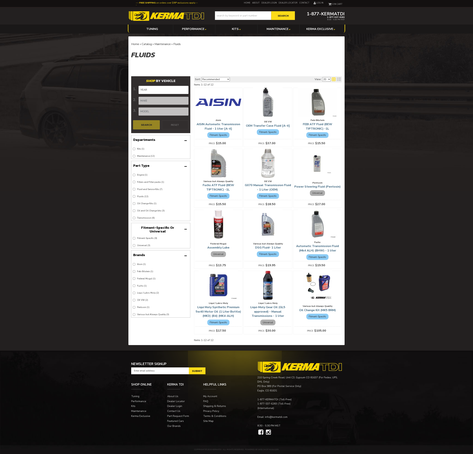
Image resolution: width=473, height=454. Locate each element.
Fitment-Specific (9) (147, 238)
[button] (255, 15)
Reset (175, 125)
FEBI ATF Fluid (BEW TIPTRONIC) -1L (317, 126)
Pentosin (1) (143, 307)
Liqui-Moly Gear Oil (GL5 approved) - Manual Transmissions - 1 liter (267, 311)
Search (146, 125)
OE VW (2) (142, 300)
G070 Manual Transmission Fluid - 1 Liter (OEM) (268, 187)
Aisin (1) (141, 264)
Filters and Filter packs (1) (150, 182)
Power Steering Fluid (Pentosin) (317, 187)
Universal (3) (143, 245)
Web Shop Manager (268, 449)
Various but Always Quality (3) (153, 314)
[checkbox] (134, 238)
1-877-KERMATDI (267, 399)
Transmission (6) (146, 217)
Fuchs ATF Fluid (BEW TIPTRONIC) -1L (218, 187)
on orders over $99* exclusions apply (167, 2)
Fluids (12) (142, 196)
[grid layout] (334, 79)
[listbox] (163, 90)
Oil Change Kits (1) (146, 203)
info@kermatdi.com (276, 417)
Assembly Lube (218, 248)
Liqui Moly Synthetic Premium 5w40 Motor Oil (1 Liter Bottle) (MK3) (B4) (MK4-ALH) (218, 311)
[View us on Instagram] (268, 432)
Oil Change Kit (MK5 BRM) (317, 310)
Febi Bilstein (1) (145, 271)
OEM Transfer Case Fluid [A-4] (268, 126)
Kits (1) (140, 148)
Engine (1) (142, 174)
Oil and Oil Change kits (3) (151, 210)
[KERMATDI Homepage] (166, 16)
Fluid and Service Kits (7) (149, 189)
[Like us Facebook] (260, 432)
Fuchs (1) (142, 285)
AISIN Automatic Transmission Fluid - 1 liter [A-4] (218, 126)
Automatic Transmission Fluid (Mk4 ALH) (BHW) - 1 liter (317, 248)
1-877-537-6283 (267, 403)
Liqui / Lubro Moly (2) (148, 292)
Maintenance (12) (146, 156)
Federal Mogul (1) (146, 278)
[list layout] (339, 79)
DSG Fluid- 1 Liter (268, 248)
